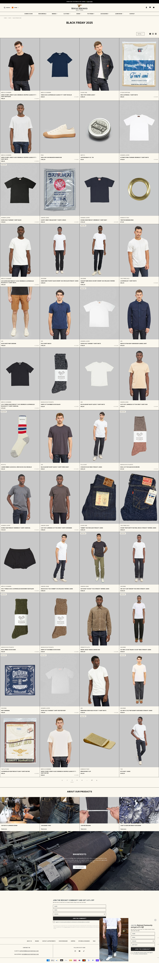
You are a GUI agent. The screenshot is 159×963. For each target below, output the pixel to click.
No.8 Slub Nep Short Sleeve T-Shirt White (93, 404)
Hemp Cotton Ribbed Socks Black (50, 404)
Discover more (79, 867)
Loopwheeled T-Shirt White (128, 281)
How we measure (63, 941)
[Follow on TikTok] (84, 951)
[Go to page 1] (62, 780)
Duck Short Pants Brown (8, 343)
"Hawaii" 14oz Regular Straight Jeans (92, 528)
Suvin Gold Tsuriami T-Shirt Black (11, 220)
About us (29, 941)
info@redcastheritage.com (30, 954)
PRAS (42, 155)
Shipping (73, 941)
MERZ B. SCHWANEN (6, 92)
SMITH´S (83, 155)
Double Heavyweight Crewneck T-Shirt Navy (94, 220)
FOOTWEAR (90, 13)
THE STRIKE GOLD (124, 278)
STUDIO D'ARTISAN (125, 92)
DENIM (78, 13)
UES (2, 341)
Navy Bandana (5, 710)
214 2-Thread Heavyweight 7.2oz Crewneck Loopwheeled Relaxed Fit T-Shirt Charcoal (18, 405)
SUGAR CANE (84, 92)
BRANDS (54, 13)
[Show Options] (104, 914)
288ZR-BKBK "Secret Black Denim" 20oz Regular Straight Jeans (59, 281)
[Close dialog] (155, 920)
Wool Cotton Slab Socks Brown (130, 467)
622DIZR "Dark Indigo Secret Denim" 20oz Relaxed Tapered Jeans (98, 281)
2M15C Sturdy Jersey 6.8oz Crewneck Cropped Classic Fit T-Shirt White (18, 158)
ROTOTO (3, 464)
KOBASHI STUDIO (124, 217)
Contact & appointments (48, 941)
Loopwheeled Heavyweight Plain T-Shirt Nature (15, 771)
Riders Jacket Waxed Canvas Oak (90, 649)
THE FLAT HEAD (5, 769)
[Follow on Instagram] (75, 951)
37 (92, 780)
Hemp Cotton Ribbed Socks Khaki (50, 649)
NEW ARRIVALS (42, 13)
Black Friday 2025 (17, 17)
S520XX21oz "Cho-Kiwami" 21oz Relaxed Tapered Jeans (57, 588)
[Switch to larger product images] (150, 34)
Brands (37, 941)
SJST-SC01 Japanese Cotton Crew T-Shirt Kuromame (56, 528)
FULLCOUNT (84, 464)
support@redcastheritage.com (29, 951)
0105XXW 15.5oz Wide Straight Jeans (91, 467)
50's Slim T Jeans (125, 771)
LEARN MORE (118, 13)
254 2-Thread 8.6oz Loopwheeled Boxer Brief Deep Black (17, 588)
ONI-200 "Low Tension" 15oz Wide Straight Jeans (134, 588)
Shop (9, 17)
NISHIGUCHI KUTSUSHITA (47, 402)
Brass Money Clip (86, 771)
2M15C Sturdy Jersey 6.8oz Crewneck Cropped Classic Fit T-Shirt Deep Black (18, 95)
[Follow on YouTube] (79, 951)
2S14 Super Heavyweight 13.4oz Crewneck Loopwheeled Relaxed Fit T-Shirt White (17, 281)
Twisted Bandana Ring (127, 220)
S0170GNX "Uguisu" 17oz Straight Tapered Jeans (95, 588)
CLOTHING (66, 13)
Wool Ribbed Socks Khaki (8, 649)
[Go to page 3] (96, 780)
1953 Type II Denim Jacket (88, 95)
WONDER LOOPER (124, 155)
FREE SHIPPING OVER (79, 1)
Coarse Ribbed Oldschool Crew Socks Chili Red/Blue (16, 467)
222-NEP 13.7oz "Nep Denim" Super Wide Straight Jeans (136, 710)
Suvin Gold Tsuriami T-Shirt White (91, 343)
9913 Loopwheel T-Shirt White (129, 95)
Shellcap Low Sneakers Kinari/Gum (51, 157)
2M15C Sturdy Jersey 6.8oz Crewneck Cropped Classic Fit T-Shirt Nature (58, 772)
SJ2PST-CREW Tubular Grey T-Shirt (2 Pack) (53, 220)
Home (5, 17)
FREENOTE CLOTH (85, 647)
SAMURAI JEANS (45, 217)
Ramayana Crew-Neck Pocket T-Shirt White (93, 710)
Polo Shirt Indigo (46, 343)
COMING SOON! (28, 13)
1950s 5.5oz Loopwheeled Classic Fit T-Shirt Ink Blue (56, 95)
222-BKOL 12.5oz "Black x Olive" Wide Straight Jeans (135, 649)
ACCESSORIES (104, 13)
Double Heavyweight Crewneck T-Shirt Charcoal (15, 528)
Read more (4, 829)
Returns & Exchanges (84, 941)
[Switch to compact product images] (156, 34)
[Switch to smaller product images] (153, 34)
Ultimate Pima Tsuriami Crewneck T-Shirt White (134, 157)
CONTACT (132, 13)
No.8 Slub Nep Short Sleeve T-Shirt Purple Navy (55, 467)
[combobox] (79, 914)
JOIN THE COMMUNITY (79, 918)
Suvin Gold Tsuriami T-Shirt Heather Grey (53, 710)
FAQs (94, 941)
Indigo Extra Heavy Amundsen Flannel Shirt (133, 343)
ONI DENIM (43, 278)
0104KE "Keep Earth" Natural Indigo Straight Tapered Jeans (138, 528)
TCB (121, 769)
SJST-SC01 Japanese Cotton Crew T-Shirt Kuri (133, 404)
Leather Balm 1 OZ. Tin (87, 157)
